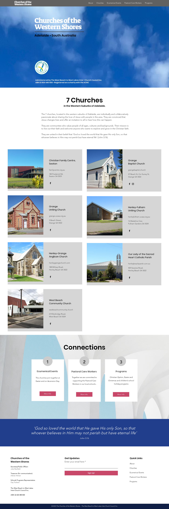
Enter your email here (74, 462)
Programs (133, 481)
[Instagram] (133, 184)
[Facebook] (50, 183)
